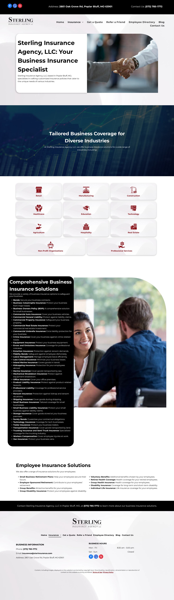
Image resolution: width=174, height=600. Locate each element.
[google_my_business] (15, 6)
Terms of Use (97, 572)
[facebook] (10, 6)
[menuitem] (60, 22)
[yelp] (20, 6)
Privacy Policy (108, 572)
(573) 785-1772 (91, 506)
